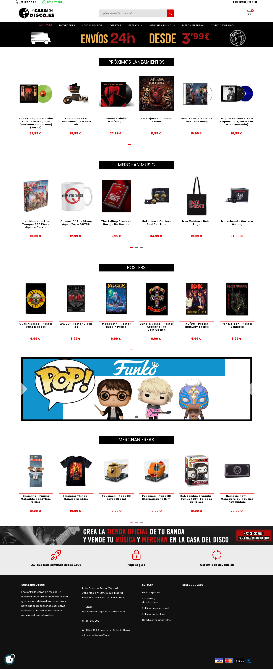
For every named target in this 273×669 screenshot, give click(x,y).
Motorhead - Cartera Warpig (237, 222)
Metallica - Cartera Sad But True (156, 222)
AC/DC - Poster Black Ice (76, 325)
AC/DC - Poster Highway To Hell (197, 325)
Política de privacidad (155, 608)
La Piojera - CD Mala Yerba (156, 120)
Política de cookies (153, 614)
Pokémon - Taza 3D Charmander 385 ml (156, 497)
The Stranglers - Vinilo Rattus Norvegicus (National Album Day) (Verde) (36, 123)
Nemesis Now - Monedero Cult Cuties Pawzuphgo (237, 499)
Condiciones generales (156, 620)
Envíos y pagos (151, 592)
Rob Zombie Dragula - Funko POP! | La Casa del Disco (196, 499)
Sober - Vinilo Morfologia (116, 120)
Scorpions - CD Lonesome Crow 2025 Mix (76, 121)
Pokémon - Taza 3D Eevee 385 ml (116, 497)
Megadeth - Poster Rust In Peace (116, 325)
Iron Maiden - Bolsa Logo (197, 222)
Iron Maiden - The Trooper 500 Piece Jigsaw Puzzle (36, 224)
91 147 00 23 (28, 2)
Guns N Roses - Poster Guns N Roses (36, 325)
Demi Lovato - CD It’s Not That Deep (197, 120)
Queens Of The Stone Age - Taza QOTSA (76, 222)
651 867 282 (54, 2)
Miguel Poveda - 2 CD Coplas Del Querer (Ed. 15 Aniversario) (237, 121)
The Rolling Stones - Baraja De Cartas (116, 222)
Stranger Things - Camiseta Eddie (76, 497)
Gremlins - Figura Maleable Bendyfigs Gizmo (36, 499)
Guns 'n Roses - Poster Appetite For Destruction (157, 327)
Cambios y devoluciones (150, 600)
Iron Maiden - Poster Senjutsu (237, 325)
